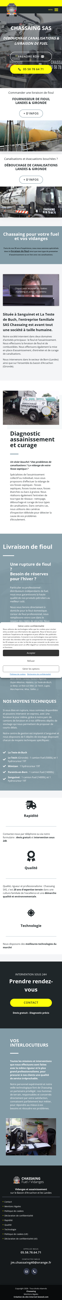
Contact (8, 1201)
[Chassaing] (31, 1182)
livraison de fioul (20, 251)
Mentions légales (12, 1206)
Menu (50, 10)
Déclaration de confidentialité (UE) (20, 1238)
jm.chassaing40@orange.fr (31, 1262)
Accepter (31, 652)
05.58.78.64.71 (31, 1252)
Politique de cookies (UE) (16, 1234)
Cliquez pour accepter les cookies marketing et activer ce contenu (31, 290)
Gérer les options (31, 668)
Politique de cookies (18, 674)
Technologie (10, 1229)
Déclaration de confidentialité (39, 674)
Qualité (8, 1224)
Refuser (31, 660)
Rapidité (8, 1220)
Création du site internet (25, 1297)
